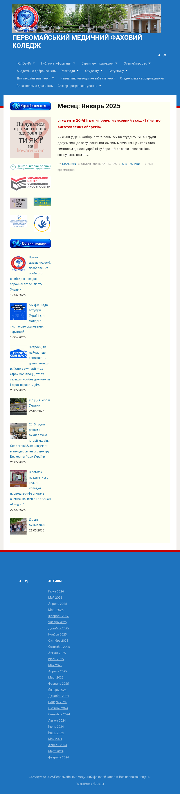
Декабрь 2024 (58, 696)
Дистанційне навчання (33, 78)
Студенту (92, 71)
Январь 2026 (57, 622)
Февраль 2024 (58, 757)
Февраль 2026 (58, 616)
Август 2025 (57, 653)
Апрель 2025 (57, 671)
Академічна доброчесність (36, 71)
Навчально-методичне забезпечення (88, 78)
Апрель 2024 (57, 745)
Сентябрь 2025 (59, 646)
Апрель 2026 (57, 603)
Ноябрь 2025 (57, 634)
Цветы (99, 783)
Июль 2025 (56, 659)
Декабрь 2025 (58, 628)
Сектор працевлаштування (77, 86)
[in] (165, 56)
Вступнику (116, 71)
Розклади (68, 71)
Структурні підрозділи (97, 63)
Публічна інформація (56, 63)
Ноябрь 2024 (57, 702)
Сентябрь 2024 (59, 714)
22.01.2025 (109, 164)
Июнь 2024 (56, 733)
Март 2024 (55, 751)
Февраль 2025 (58, 683)
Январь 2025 (57, 689)
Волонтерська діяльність (35, 86)
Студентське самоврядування (142, 78)
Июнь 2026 (56, 591)
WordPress (84, 783)
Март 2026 (55, 610)
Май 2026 (55, 597)
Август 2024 (57, 720)
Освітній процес (135, 63)
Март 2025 (55, 677)
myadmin (69, 164)
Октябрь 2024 (58, 708)
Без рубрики (131, 164)
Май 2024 (55, 739)
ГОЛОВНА (24, 63)
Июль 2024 (56, 726)
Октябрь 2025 (58, 640)
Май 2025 (55, 665)
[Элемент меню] (159, 56)
